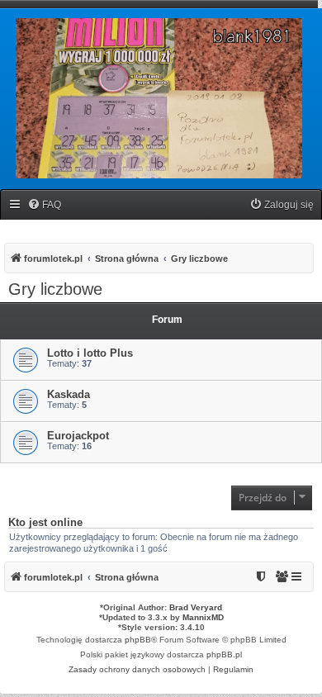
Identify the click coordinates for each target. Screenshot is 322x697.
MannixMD (203, 617)
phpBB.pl (224, 654)
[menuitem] (44, 205)
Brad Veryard (195, 607)
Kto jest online (45, 523)
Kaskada (68, 394)
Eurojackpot (78, 435)
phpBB (138, 639)
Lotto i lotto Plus (90, 353)
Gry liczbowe (55, 289)
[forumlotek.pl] (159, 98)
